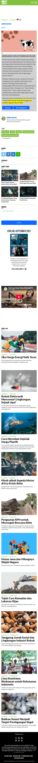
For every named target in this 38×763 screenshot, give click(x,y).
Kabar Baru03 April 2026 (8, 557)
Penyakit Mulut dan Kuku (10, 135)
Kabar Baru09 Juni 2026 (8, 394)
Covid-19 (5, 132)
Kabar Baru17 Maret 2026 (9, 596)
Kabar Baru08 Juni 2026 (8, 436)
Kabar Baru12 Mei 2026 (8, 478)
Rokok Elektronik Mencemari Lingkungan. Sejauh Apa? (16, 399)
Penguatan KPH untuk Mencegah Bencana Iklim (28, 182)
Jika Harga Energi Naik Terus (18, 357)
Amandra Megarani (6, 24)
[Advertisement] (14, 10)
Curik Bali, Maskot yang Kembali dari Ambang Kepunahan (9, 200)
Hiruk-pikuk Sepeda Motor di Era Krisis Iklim (9, 183)
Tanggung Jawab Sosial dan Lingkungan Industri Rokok (18, 639)
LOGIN (32, 3)
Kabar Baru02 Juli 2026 (8, 355)
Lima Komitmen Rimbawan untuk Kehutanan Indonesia (18, 681)
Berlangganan (21, 108)
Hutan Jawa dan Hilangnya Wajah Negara (17, 561)
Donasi (7, 108)
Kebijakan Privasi (19, 758)
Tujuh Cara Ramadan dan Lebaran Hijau (16, 600)
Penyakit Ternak (28, 132)
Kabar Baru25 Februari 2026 (9, 635)
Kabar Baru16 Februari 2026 (9, 676)
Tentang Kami (8, 756)
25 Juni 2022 (13, 20)
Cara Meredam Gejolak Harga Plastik (15, 440)
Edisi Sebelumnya (18, 269)
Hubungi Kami (16, 756)
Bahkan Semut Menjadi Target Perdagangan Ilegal (17, 720)
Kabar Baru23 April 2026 (8, 517)
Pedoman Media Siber (27, 756)
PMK (12, 132)
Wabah (19, 132)
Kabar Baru (4, 20)
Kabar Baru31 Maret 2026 (9, 717)
